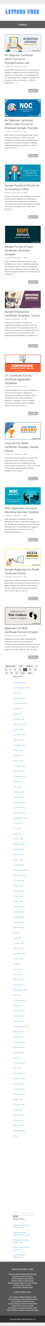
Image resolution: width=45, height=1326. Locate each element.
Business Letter (18, 761)
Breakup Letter (18, 755)
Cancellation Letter (19, 766)
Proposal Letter (18, 1021)
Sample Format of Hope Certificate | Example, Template (19, 250)
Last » (30, 673)
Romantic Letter (18, 1052)
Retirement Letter (19, 1047)
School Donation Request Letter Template (22, 1274)
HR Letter (16, 932)
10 (15, 669)
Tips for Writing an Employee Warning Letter (22, 1299)
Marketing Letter (18, 979)
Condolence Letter (19, 807)
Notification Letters (19, 1000)
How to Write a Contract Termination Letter (22, 1308)
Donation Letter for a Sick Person (22, 1278)
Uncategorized (18, 1110)
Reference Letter (18, 1031)
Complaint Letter (18, 797)
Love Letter (17, 974)
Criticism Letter (18, 839)
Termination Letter (19, 1089)
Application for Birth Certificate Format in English (21, 630)
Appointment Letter (19, 724)
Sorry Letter (17, 1068)
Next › (23, 673)
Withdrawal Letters (19, 1130)
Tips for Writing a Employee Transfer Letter (22, 1303)
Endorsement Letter (19, 875)
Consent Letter (18, 823)
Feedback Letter (18, 891)
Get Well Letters (18, 917)
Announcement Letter (20, 703)
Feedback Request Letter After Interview (21, 1226)
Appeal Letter (17, 714)
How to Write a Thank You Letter (22, 1305)
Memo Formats (18, 985)
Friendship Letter (18, 906)
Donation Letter (18, 860)
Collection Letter (18, 792)
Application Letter (19, 719)
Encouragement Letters (21, 870)
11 (20, 669)
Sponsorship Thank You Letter (22, 1276)
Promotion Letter (18, 1016)
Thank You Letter (18, 1094)
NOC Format (17, 995)
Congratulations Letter (20, 818)
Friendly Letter (18, 901)
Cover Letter (17, 828)
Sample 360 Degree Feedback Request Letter (21, 1233)
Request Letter (18, 1037)
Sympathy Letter (18, 1084)
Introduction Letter (19, 953)
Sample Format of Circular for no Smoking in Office (22, 187)
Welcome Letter (18, 1125)
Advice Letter (17, 693)
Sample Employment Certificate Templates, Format (22, 313)
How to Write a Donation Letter (22, 1287)
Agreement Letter (19, 698)
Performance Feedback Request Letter (21, 1241)
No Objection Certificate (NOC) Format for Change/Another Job (19, 59)
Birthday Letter (18, 750)
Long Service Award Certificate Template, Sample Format (22, 447)
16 (11, 673)
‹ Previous (29, 666)
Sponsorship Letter (19, 1073)
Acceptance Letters (19, 682)
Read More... (33, 91)
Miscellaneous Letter (20, 990)
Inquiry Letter (17, 938)
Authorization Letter (19, 745)
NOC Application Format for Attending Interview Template (22, 510)
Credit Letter (17, 833)
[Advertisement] (22, 1177)
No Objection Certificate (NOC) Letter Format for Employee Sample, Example (21, 124)
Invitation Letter (18, 959)
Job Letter (16, 964)
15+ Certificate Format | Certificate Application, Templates (19, 379)
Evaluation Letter (18, 880)
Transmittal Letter (19, 1104)
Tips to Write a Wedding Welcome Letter (22, 1297)
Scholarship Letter (19, 1063)
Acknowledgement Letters (21, 688)
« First (21, 666)
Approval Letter (18, 740)
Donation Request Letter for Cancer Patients (22, 1283)
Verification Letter (19, 1115)
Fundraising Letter (19, 912)
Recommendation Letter (21, 1026)
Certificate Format (19, 771)
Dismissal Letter (18, 849)
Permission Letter (19, 1011)
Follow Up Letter (18, 896)
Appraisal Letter (18, 729)
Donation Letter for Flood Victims (23, 1280)
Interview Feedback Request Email (19, 1256)
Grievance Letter (18, 927)
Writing (15, 1136)
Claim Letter (17, 787)
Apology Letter (18, 708)
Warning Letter (18, 1120)
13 (30, 669)
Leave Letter (17, 969)
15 (6, 673)
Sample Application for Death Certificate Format (22, 571)
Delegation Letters (19, 844)
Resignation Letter (19, 1042)
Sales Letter (17, 1058)
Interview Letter (18, 948)
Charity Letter (17, 781)
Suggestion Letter (19, 1078)
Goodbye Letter (18, 922)
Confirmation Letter (19, 813)
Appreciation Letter (19, 734)
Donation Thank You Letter (22, 1285)
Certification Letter (19, 776)
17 (17, 673)
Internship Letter (18, 943)
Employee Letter (18, 865)
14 (35, 669)
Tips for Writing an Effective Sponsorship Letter (22, 1310)
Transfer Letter (18, 1099)
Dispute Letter (17, 854)
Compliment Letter (19, 802)
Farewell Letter (18, 886)
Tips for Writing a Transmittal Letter (22, 1301)
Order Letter (17, 1005)
